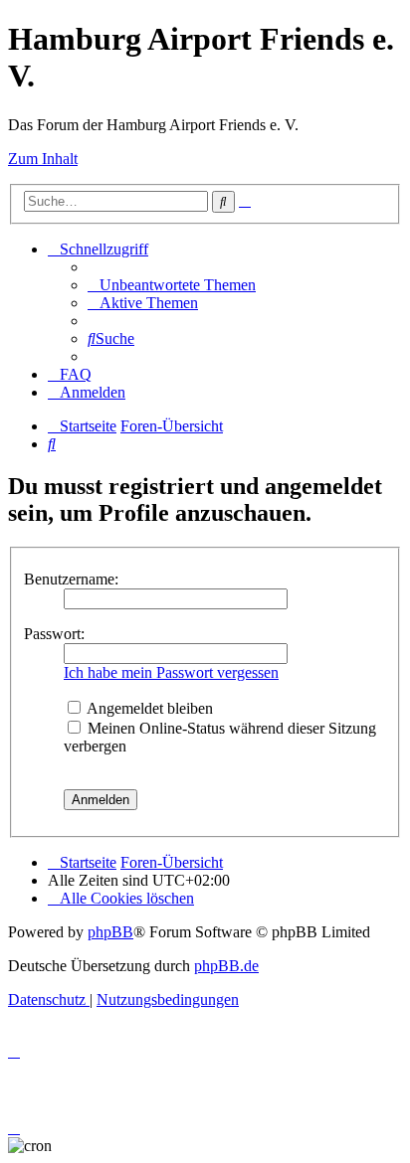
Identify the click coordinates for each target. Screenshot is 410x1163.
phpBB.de (226, 965)
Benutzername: (71, 579)
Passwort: (54, 633)
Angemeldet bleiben (148, 708)
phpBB (110, 931)
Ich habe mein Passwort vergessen (171, 672)
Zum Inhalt (43, 158)
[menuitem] (172, 284)
